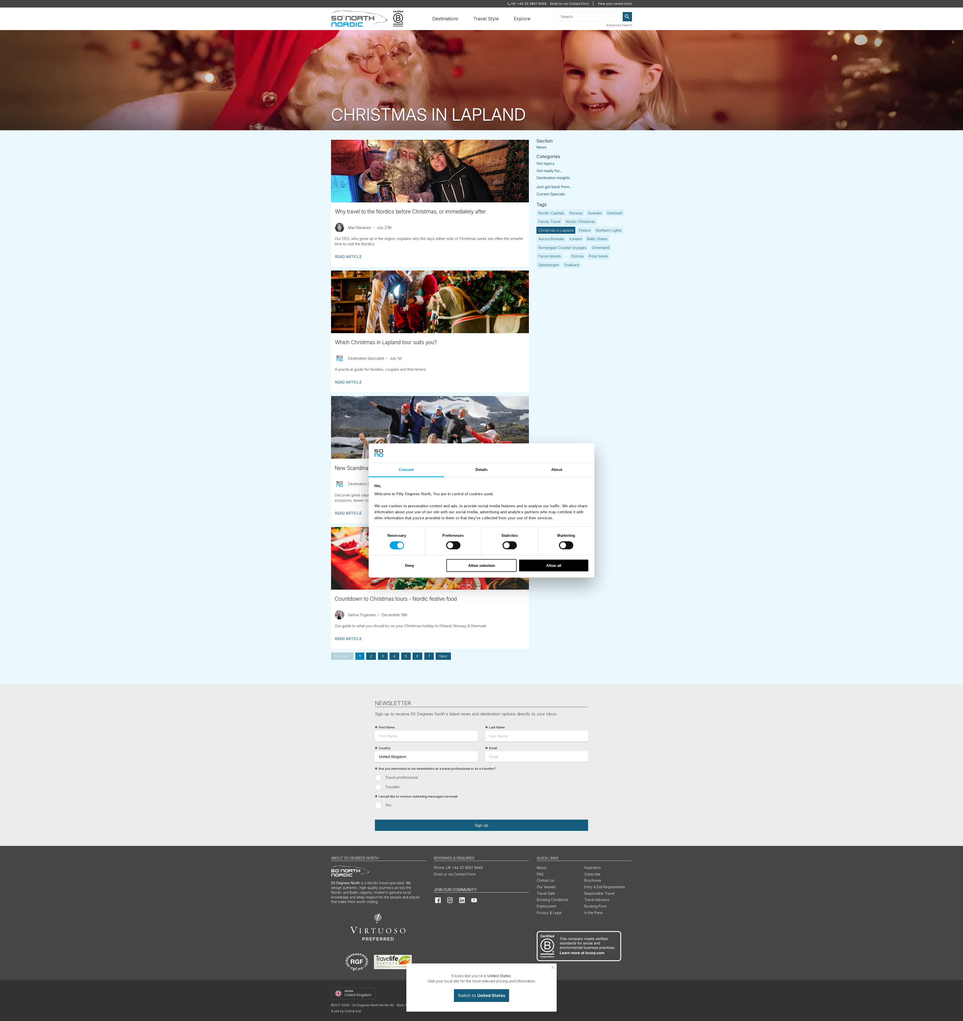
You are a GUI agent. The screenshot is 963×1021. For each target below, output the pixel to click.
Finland (585, 230)
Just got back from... (554, 186)
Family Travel (549, 221)
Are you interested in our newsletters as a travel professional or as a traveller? (437, 769)
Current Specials (550, 194)
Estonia (578, 256)
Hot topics (545, 163)
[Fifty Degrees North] (359, 19)
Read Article (348, 256)
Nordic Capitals (551, 213)
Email (493, 748)
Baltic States (597, 238)
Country (384, 748)
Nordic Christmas (580, 221)
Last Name (497, 727)
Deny (409, 565)
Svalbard (571, 265)
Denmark (614, 213)
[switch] (453, 545)
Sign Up (481, 825)
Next (443, 656)
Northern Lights (608, 230)
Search (627, 17)
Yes (388, 805)
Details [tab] (481, 469)
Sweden (595, 213)
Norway (576, 213)
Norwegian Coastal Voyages (562, 247)
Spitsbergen (548, 265)
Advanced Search (619, 25)
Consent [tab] (406, 469)
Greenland (600, 247)
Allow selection (481, 565)
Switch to (481, 995)
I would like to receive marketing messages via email (418, 796)
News (541, 147)
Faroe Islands (549, 256)
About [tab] (556, 469)
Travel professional (401, 777)
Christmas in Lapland (556, 230)
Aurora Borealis (551, 238)
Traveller (392, 787)
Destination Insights (553, 177)
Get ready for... (549, 170)
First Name (387, 727)
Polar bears (598, 256)
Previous (342, 656)
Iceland (576, 238)
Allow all (553, 565)
